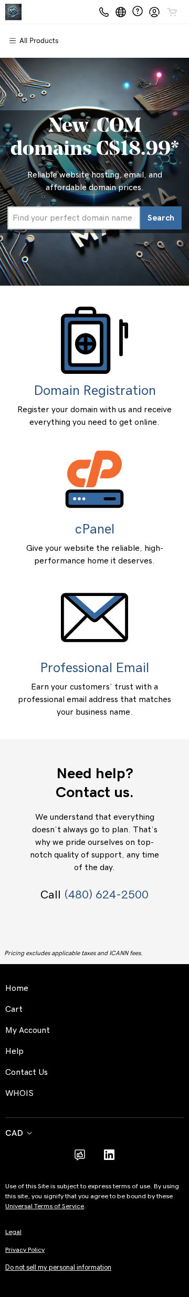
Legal (13, 1232)
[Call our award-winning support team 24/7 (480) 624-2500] (137, 12)
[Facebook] (80, 1158)
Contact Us (26, 1072)
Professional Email (94, 668)
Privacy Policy (25, 1250)
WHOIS (19, 1093)
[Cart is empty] (172, 12)
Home (16, 988)
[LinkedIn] (109, 1158)
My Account (27, 1030)
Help (14, 1051)
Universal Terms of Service (44, 1206)
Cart (14, 1009)
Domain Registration (95, 391)
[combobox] (73, 217)
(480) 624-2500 (106, 895)
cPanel (94, 529)
